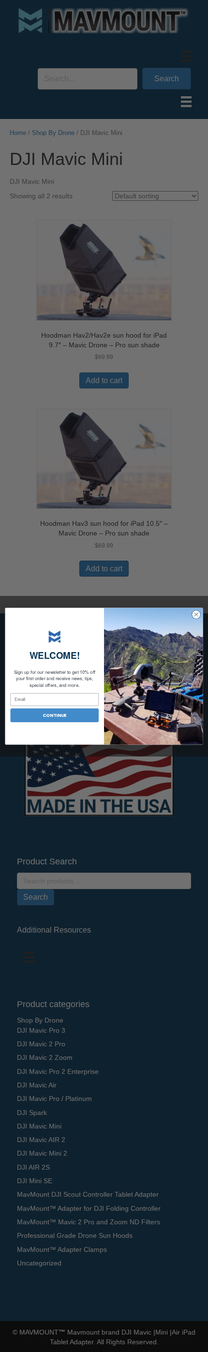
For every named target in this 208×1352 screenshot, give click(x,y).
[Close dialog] (196, 614)
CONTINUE (55, 715)
